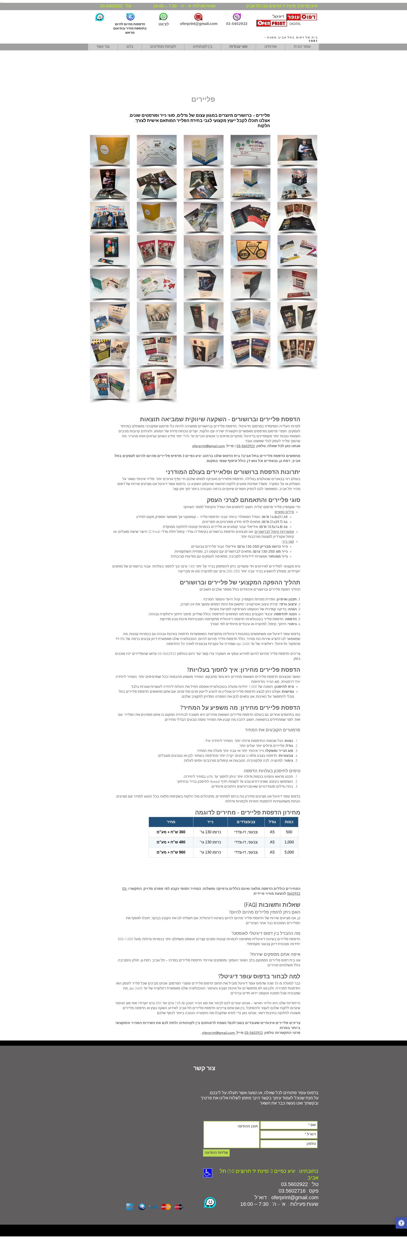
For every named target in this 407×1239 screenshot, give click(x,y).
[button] (109, 150)
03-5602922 (245, 446)
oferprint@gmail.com (198, 24)
